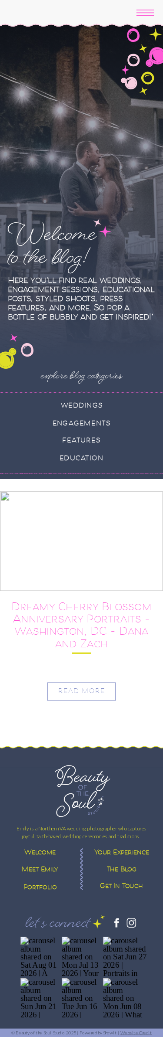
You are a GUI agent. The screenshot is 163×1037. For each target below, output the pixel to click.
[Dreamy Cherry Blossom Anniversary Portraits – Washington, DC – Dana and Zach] (81, 541)
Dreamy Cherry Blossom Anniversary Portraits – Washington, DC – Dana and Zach (81, 626)
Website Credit (136, 1032)
